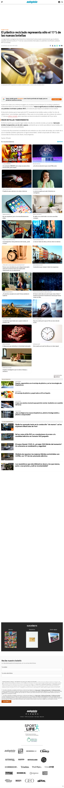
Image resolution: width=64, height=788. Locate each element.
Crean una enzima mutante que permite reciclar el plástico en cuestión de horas (39, 404)
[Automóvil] (10, 760)
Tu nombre (4, 667)
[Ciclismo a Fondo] (9, 773)
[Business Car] (31, 751)
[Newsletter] (32, 640)
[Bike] (21, 773)
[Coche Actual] (20, 751)
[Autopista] (32, 2)
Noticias (11, 424)
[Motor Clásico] (44, 751)
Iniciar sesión (59, 2)
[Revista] (11, 640)
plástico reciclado (12, 116)
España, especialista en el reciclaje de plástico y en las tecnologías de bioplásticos (38, 384)
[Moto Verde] (21, 760)
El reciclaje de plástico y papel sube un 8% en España (32, 393)
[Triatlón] (24, 767)
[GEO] (29, 780)
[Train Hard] (45, 773)
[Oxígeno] (34, 773)
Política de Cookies (56, 684)
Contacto (22, 716)
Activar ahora (55, 99)
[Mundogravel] (41, 780)
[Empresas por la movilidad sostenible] (32, 739)
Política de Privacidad (46, 684)
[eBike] (9, 780)
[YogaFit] (49, 767)
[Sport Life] (44, 760)
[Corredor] (11, 767)
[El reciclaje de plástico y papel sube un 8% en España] (7, 394)
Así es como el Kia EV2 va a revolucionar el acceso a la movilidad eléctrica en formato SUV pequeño (35, 435)
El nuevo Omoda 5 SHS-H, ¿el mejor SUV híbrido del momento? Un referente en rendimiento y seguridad (38, 445)
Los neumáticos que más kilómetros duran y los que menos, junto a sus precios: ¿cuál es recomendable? (37, 465)
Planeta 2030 (4, 30)
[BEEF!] (18, 781)
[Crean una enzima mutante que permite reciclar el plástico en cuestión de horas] (7, 404)
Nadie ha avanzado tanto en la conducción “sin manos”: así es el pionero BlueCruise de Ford (38, 425)
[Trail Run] (37, 767)
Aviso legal (36, 716)
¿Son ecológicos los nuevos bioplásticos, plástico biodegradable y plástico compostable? (37, 414)
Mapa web (42, 716)
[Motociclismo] (32, 760)
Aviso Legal (38, 684)
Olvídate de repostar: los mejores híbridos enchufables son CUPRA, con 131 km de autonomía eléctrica (37, 455)
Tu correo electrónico (7, 673)
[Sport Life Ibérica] (32, 728)
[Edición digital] (53, 638)
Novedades (10, 434)
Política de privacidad (29, 716)
